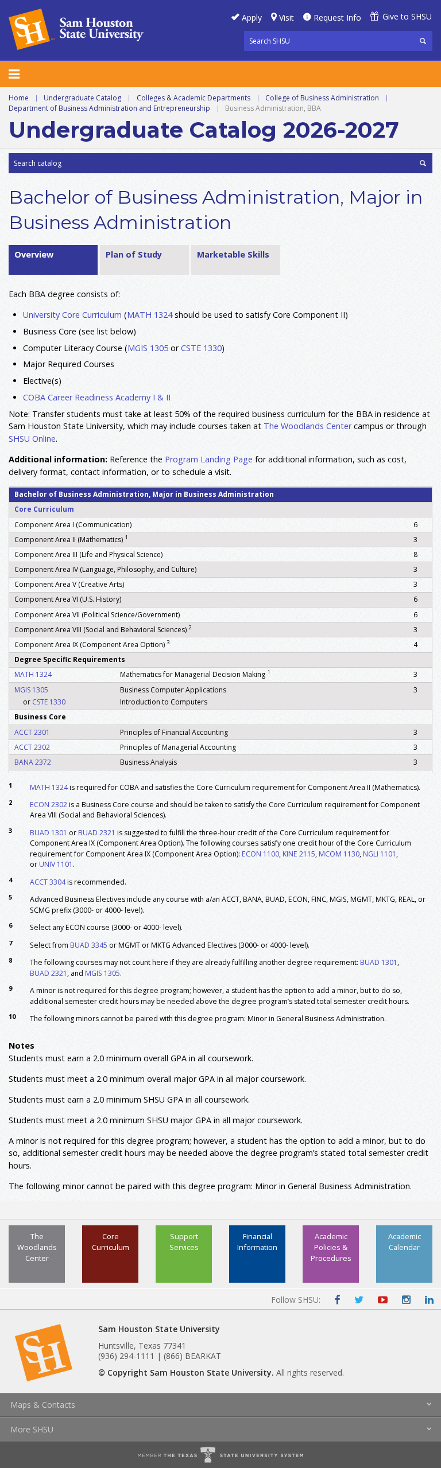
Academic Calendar (404, 1241)
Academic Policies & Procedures (331, 1247)
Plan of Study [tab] (134, 254)
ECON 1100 (260, 854)
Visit (286, 17)
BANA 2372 (32, 762)
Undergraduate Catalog (82, 98)
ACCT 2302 (32, 747)
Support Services (184, 1241)
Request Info (337, 17)
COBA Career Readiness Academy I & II (97, 397)
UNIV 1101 (56, 864)
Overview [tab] (33, 254)
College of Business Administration (322, 98)
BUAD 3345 (88, 945)
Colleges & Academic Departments (193, 98)
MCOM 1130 (339, 854)
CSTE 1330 (201, 347)
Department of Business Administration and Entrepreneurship (109, 108)
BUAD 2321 (96, 833)
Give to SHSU (407, 16)
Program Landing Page (209, 459)
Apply (252, 17)
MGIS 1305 (147, 347)
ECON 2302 (48, 804)
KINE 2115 (299, 854)
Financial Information (257, 1241)
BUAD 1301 (48, 833)
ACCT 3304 (47, 882)
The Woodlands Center (37, 1247)
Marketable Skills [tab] (233, 254)
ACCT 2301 (32, 732)
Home (19, 98)
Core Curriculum (44, 509)
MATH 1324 (149, 314)
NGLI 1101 (379, 854)
